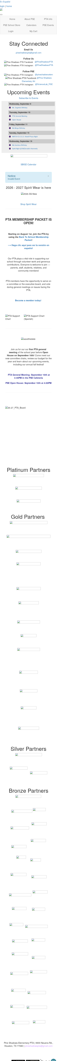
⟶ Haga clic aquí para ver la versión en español (28, 247)
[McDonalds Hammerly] (28, 504)
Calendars (31, 25)
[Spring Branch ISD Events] (28, 157)
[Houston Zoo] (28, 480)
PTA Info (48, 18)
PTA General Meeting (19, 116)
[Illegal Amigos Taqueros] (28, 734)
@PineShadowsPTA (44, 61)
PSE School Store (11, 25)
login (2, 6)
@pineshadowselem (44, 74)
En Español (5, 1)
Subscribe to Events (28, 98)
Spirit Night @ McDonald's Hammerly (25, 149)
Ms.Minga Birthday (18, 128)
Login (11, 31)
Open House (16, 120)
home (9, 6)
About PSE (29, 18)
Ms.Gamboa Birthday (19, 145)
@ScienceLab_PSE (44, 84)
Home (12, 18)
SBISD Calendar (28, 164)
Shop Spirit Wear (28, 204)
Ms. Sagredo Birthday (19, 108)
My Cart (33, 31)
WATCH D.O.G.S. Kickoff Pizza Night (25, 137)
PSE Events (48, 25)
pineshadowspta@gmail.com (28, 52)
